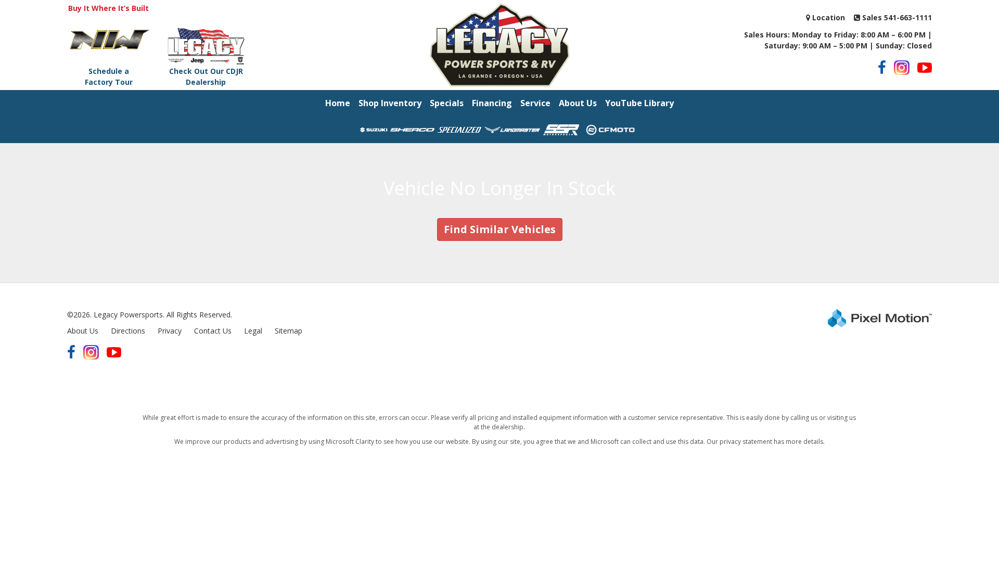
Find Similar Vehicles (500, 229)
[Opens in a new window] (882, 68)
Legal (253, 331)
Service (535, 103)
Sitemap (288, 331)
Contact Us (213, 331)
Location (827, 17)
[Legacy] (499, 45)
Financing (492, 103)
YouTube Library (639, 103)
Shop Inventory (389, 103)
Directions (128, 331)
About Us (578, 103)
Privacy (170, 331)
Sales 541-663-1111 (896, 17)
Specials (447, 103)
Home (337, 103)
